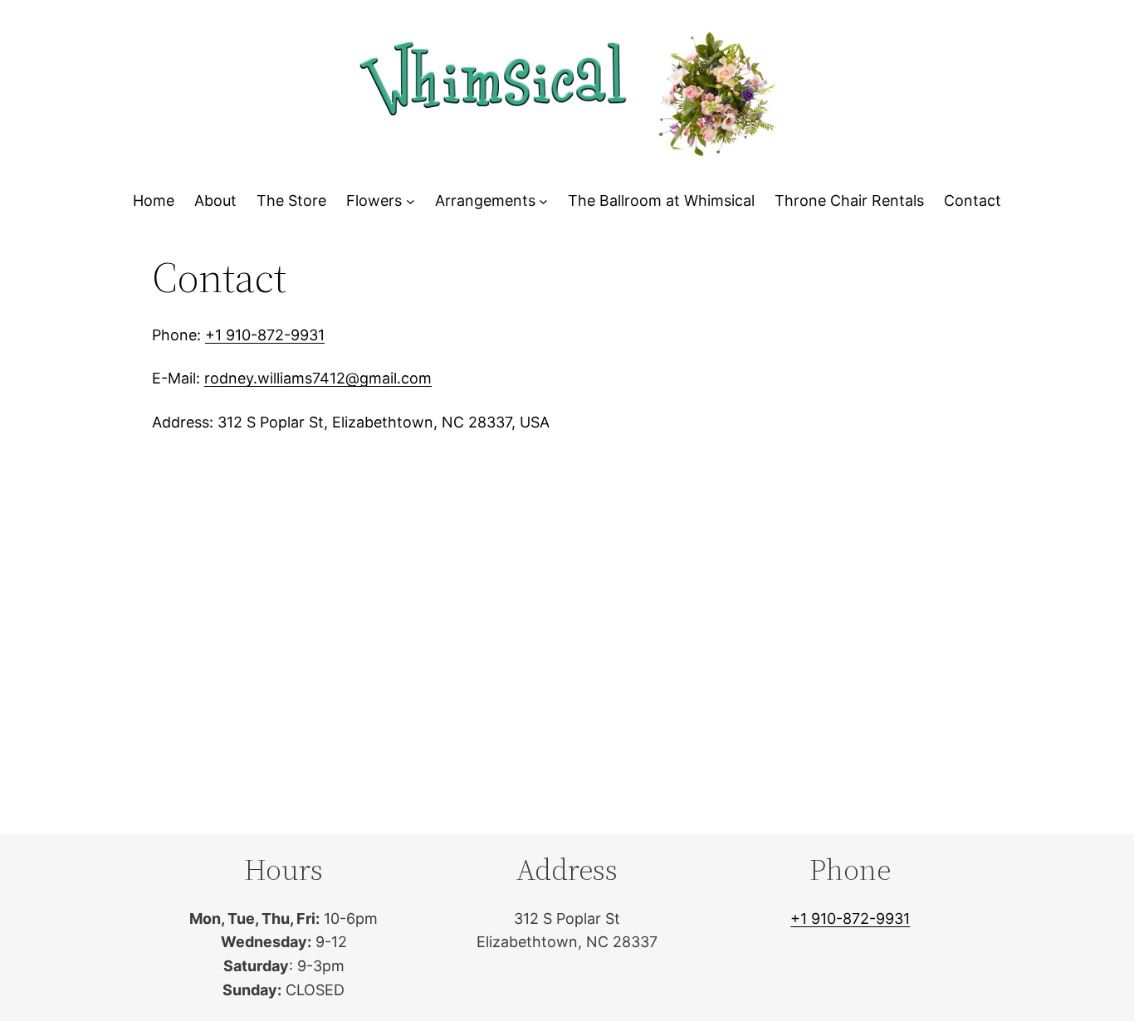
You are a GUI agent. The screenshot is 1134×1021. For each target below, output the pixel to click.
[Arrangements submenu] (543, 201)
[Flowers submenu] (410, 201)
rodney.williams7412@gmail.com (318, 378)
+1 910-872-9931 (265, 335)
